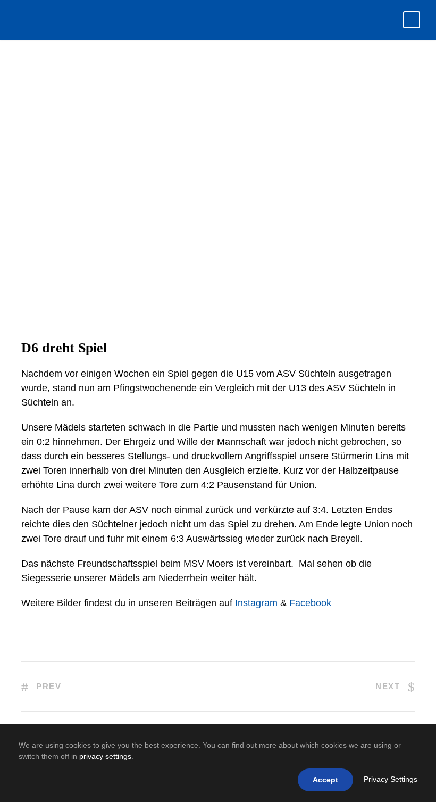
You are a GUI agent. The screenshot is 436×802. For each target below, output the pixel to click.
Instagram (256, 603)
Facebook (310, 603)
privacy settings (105, 756)
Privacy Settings (390, 779)
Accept (325, 779)
